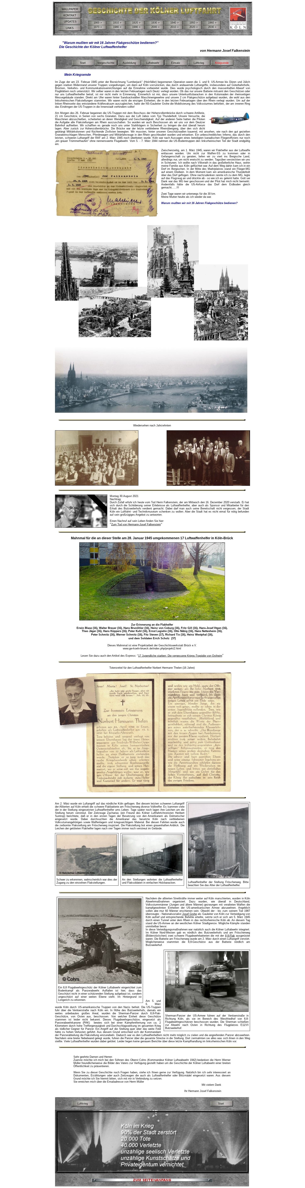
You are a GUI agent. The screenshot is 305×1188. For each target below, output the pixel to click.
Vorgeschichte (105, 62)
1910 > (117, 22)
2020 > (193, 27)
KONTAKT (69, 15)
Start (83, 62)
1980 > (117, 27)
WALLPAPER (70, 9)
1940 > (174, 22)
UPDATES (70, 21)
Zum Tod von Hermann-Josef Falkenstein (136, 524)
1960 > (212, 22)
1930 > (155, 22)
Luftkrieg (199, 62)
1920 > (136, 22)
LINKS (70, 28)
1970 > (98, 27)
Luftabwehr (152, 62)
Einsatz (175, 62)
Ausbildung (129, 62)
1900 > (98, 22)
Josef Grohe (189, 913)
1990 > (136, 27)
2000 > (155, 27)
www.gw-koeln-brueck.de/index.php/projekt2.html (152, 648)
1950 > (193, 22)
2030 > (212, 27)
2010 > (174, 27)
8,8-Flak (230, 935)
